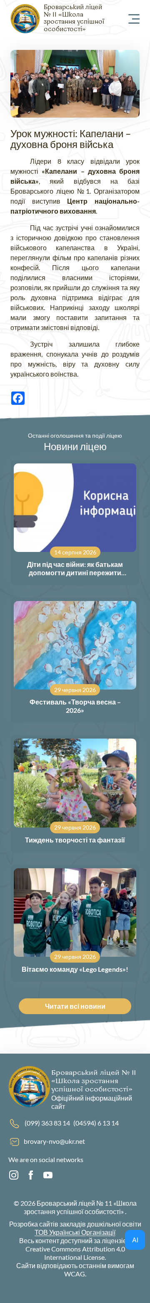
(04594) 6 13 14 (96, 1123)
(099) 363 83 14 (47, 1123)
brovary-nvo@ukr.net (54, 1141)
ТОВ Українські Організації (75, 1232)
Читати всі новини (75, 1006)
